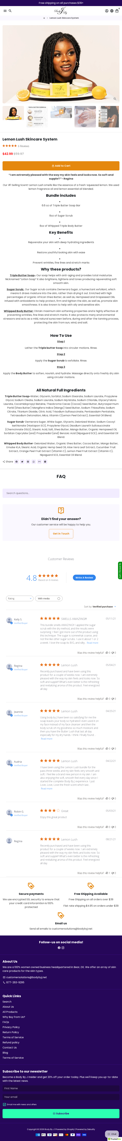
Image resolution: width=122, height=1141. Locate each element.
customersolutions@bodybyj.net (25, 977)
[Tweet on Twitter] (22, 461)
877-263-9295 (13, 982)
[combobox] (20, 598)
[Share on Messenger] (45, 461)
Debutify (91, 1129)
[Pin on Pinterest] (28, 461)
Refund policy (11, 1042)
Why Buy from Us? (14, 1017)
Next (116, 64)
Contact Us (10, 1047)
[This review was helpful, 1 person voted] (107, 873)
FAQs (6, 1022)
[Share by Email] (39, 461)
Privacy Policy (11, 1027)
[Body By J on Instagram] (63, 948)
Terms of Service (13, 1037)
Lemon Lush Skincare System (64, 18)
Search (7, 1002)
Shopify (70, 1129)
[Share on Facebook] (16, 461)
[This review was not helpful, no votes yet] (113, 652)
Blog (5, 1052)
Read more (92, 642)
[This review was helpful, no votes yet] (107, 652)
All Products (10, 1012)
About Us (8, 1007)
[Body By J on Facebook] (59, 948)
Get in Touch (61, 533)
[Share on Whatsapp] (33, 461)
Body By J (49, 1129)
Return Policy (11, 1032)
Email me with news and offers (22, 1104)
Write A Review (84, 577)
